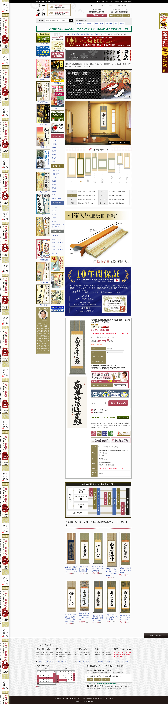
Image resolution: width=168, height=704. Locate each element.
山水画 (54, 177)
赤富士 (122, 23)
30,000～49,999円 (57, 246)
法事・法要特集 (95, 34)
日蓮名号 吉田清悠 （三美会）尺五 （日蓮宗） (112, 617)
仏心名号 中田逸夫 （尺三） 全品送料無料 (97, 569)
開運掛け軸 (89, 23)
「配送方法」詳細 (62, 661)
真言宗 (54, 214)
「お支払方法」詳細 (82, 661)
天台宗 (54, 221)
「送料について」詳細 (102, 661)
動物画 (54, 188)
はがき (119, 15)
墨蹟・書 (54, 191)
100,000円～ (56, 253)
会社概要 (116, 1)
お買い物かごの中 (98, 15)
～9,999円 (55, 236)
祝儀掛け (54, 154)
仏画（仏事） (56, 170)
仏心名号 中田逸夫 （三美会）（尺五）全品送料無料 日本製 (71, 618)
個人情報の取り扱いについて (72, 698)
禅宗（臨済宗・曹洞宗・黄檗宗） (58, 226)
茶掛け (54, 161)
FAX (111, 15)
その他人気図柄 (57, 198)
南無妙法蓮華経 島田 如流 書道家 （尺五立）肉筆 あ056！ (85, 616)
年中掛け (54, 147)
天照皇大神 (109, 23)
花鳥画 (54, 184)
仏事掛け (54, 140)
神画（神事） (56, 174)
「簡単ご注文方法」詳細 (45, 661)
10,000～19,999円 (57, 239)
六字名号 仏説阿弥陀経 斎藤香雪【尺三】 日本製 (71, 569)
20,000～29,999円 (57, 243)
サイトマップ (108, 698)
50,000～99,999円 (57, 250)
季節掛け (54, 151)
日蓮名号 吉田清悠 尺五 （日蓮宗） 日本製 (97, 618)
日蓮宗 (54, 218)
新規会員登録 (122, 5)
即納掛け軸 (80, 23)
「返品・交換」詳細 (121, 661)
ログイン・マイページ (101, 5)
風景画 (54, 181)
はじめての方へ (104, 1)
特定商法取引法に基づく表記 (93, 698)
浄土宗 (54, 211)
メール (127, 15)
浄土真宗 (54, 207)
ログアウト (113, 5)
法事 (116, 23)
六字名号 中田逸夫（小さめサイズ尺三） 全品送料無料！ (112, 572)
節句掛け (54, 158)
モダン (54, 195)
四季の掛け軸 (99, 23)
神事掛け (54, 144)
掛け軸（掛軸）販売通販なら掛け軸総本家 (77, 34)
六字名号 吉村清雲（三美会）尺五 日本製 (125, 570)
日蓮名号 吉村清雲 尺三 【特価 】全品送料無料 (84, 569)
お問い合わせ (126, 1)
